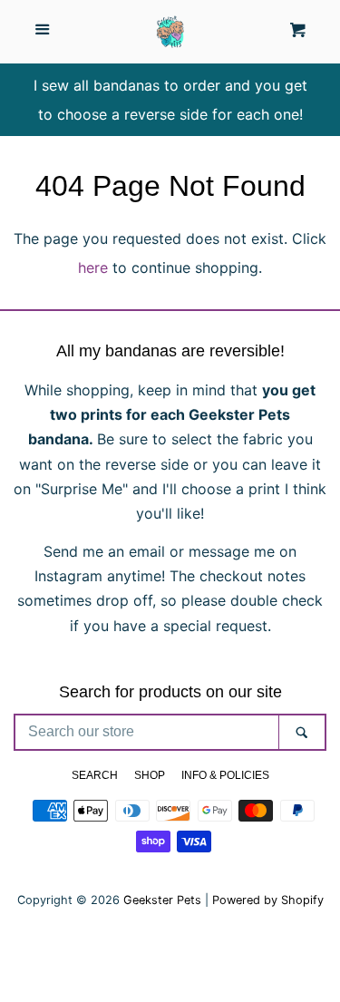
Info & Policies (225, 775)
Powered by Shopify (268, 900)
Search (95, 775)
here (93, 267)
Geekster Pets (162, 900)
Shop (149, 775)
